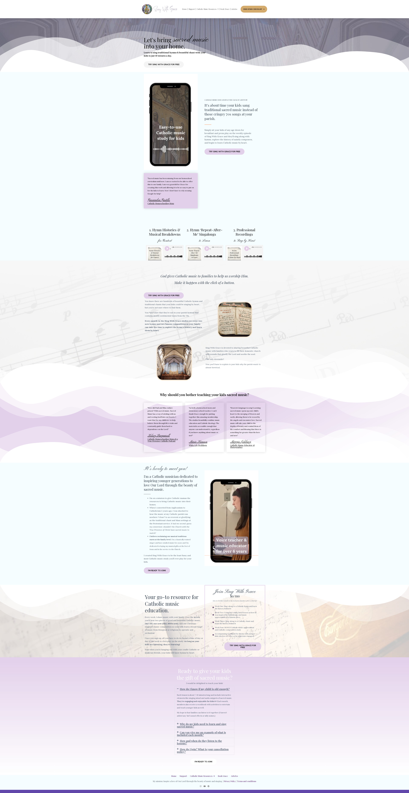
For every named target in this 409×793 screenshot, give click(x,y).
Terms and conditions (246, 781)
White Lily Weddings (198, 445)
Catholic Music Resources (206, 9)
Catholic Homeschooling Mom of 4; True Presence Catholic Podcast (163, 440)
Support (192, 9)
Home (184, 9)
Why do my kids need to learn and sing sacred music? (201, 725)
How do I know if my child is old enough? (205, 689)
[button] (204, 689)
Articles (234, 9)
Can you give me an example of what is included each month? (201, 734)
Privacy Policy (230, 781)
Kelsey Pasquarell (159, 435)
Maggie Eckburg (240, 442)
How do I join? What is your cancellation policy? (203, 750)
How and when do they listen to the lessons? (199, 742)
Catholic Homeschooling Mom (161, 203)
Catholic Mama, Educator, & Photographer (242, 446)
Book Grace (225, 9)
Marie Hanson (198, 442)
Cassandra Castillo (159, 200)
